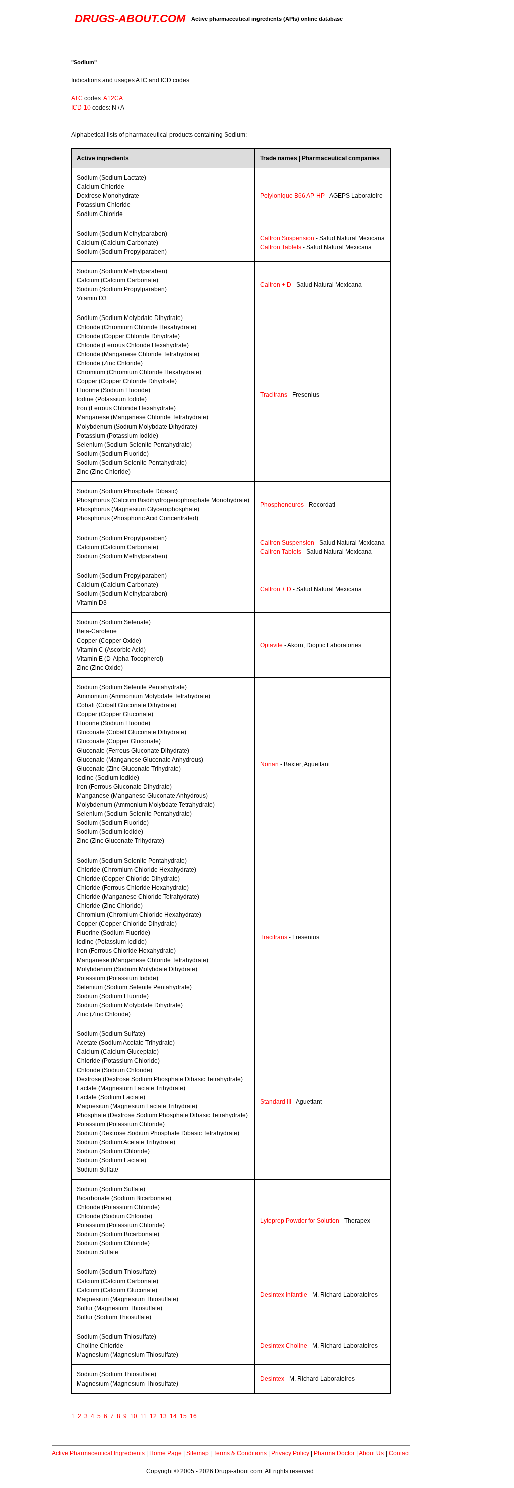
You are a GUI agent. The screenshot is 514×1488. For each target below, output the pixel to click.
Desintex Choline (283, 1345)
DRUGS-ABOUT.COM (130, 18)
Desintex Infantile (283, 1294)
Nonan (269, 764)
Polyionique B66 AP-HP (292, 195)
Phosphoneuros (282, 504)
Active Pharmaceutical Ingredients (98, 1453)
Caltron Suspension (287, 238)
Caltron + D (275, 284)
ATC (77, 98)
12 (153, 1416)
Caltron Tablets (280, 247)
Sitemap (197, 1453)
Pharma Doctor (334, 1453)
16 (193, 1416)
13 (163, 1416)
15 (183, 1416)
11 (143, 1416)
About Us (371, 1453)
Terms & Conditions (240, 1453)
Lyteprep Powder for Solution (299, 1220)
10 (133, 1416)
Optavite (271, 645)
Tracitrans (273, 394)
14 (173, 1416)
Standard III (275, 1101)
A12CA (113, 98)
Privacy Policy (290, 1453)
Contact (399, 1453)
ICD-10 (81, 107)
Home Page (165, 1453)
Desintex (272, 1379)
